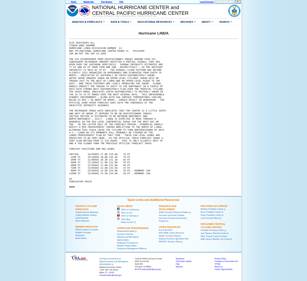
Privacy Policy (220, 258)
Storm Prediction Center (211, 212)
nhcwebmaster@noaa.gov (110, 275)
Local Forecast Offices (210, 218)
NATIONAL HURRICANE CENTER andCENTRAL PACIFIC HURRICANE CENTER (140, 10)
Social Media (125, 206)
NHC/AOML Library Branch (170, 232)
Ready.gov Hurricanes (126, 242)
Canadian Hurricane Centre (212, 230)
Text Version (106, 2)
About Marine (81, 238)
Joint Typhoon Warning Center (213, 233)
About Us (218, 266)
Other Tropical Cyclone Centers (214, 236)
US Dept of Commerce (109, 258)
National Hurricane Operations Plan (174, 238)
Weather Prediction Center (212, 209)
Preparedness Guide (125, 231)
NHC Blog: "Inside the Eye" (125, 220)
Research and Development (167, 207)
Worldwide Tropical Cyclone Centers (213, 225)
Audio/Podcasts (81, 217)
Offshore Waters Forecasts (86, 229)
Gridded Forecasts (83, 232)
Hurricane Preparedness (133, 228)
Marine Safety (123, 240)
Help (178, 264)
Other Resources (170, 227)
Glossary (179, 266)
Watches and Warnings (127, 236)
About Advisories (82, 220)
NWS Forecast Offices (214, 206)
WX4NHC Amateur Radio (170, 241)
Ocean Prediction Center (211, 215)
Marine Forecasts (86, 226)
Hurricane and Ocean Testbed (171, 215)
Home (73, 2)
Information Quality (184, 261)
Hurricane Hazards (125, 234)
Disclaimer (180, 258)
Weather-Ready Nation (127, 245)
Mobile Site (89, 2)
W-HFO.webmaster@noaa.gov (148, 269)
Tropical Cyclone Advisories (86, 212)
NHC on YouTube (128, 215)
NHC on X (125, 212)
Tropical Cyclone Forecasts (86, 207)
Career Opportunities (223, 269)
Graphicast (79, 235)
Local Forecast (207, 2)
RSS (121, 2)
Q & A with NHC (166, 230)
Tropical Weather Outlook (86, 215)
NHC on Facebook (128, 209)
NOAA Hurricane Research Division (174, 212)
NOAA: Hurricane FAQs (169, 235)
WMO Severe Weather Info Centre (215, 239)
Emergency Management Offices (131, 248)
